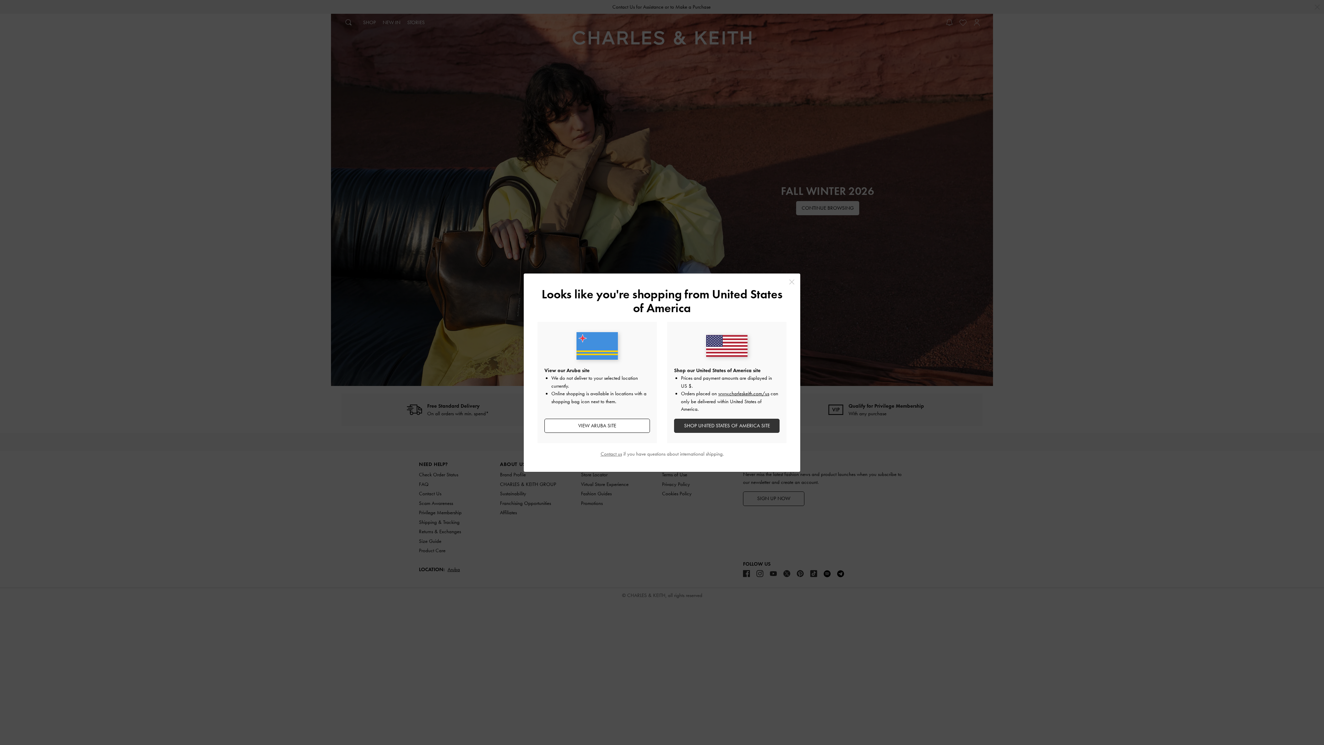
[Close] (792, 282)
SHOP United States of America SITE (727, 426)
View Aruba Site (597, 426)
